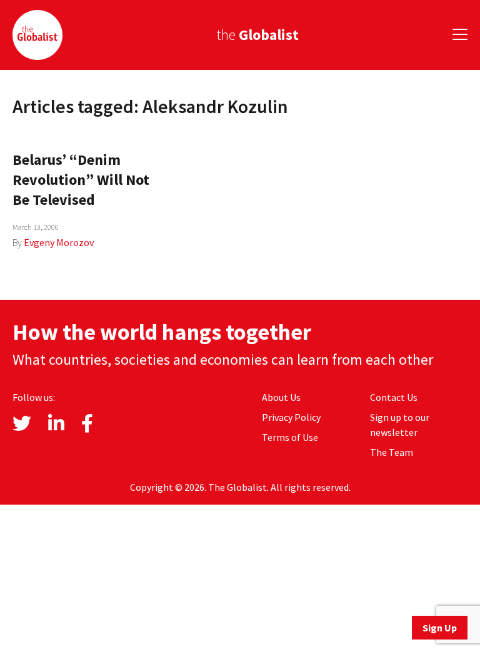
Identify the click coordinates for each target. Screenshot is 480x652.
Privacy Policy (291, 417)
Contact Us (394, 397)
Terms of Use (290, 437)
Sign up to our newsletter (399, 424)
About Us (281, 397)
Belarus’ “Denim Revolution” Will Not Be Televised (80, 179)
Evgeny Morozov (59, 242)
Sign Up (439, 627)
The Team (391, 452)
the (257, 34)
